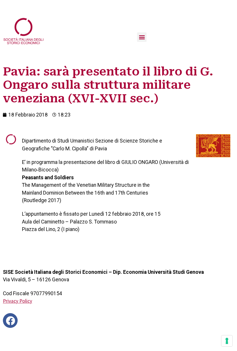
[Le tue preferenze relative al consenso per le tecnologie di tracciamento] (226, 340)
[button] (142, 37)
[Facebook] (10, 320)
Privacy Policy (17, 301)
